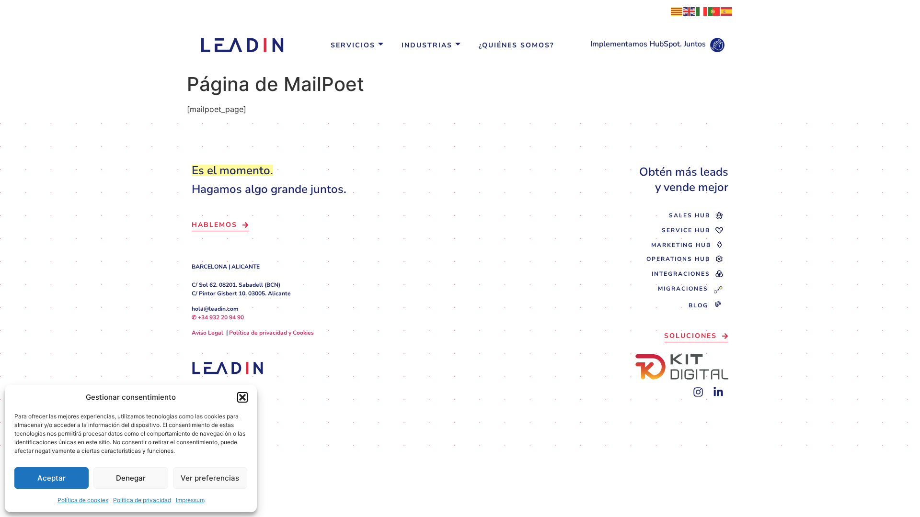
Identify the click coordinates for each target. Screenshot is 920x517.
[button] (242, 397)
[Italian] (702, 10)
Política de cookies (83, 500)
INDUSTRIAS (427, 45)
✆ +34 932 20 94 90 (218, 317)
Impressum (190, 500)
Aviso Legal (207, 333)
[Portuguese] (714, 10)
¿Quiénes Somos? (516, 45)
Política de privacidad (142, 500)
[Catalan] (677, 10)
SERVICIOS (353, 45)
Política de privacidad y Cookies (271, 333)
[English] (689, 10)
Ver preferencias (210, 478)
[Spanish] (727, 10)
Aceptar (51, 478)
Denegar (131, 478)
